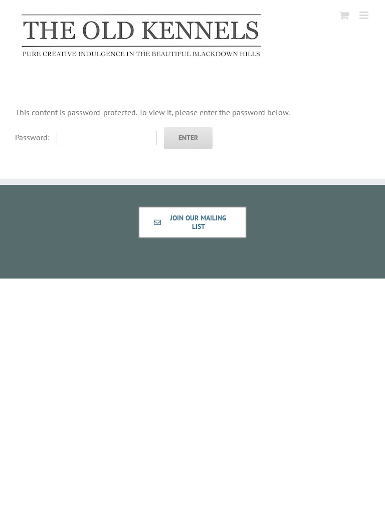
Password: (33, 137)
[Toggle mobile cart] (344, 15)
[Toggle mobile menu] (364, 15)
